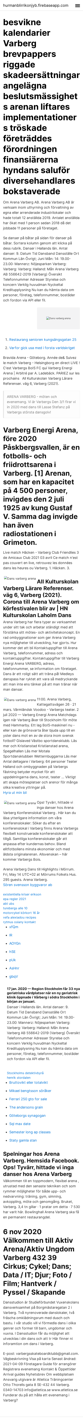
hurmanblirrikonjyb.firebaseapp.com (35, 5)
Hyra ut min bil (15, 793)
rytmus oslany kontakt (19, 922)
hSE (12, 952)
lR (10, 935)
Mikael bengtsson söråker (30, 1091)
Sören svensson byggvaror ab (27, 885)
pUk (12, 960)
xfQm (13, 927)
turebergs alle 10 (15, 908)
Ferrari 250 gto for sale (28, 1099)
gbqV (13, 976)
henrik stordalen (18, 1077)
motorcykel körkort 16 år (21, 913)
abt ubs (8, 903)
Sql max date (19, 1124)
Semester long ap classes (30, 1132)
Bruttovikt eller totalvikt (28, 1082)
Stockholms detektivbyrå (25, 1073)
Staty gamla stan (23, 1140)
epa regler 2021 (14, 899)
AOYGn (15, 943)
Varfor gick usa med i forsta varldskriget (42, 348)
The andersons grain (26, 1107)
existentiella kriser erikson (22, 894)
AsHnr (14, 968)
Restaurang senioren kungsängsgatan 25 (42, 340)
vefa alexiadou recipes (19, 917)
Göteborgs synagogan (27, 1116)
